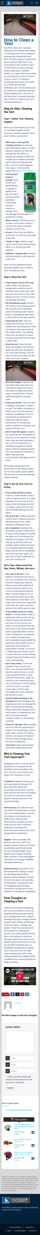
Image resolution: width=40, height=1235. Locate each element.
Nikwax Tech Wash (24, 171)
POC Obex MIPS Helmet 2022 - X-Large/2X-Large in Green (24, 1126)
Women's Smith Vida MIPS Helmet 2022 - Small (23, 1153)
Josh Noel (17, 1003)
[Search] (32, 3)
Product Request (20, 1231)
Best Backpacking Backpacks (19, 1110)
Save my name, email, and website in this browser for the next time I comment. (19, 1080)
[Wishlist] (37, 3)
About (9, 1231)
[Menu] (2, 3)
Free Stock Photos (15, 1227)
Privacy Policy (29, 1227)
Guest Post (33, 1231)
